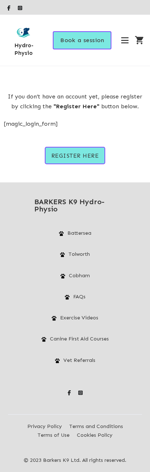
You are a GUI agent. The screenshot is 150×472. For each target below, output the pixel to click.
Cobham (79, 276)
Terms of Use (54, 435)
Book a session (82, 40)
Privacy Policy (44, 426)
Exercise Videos (79, 318)
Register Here (75, 155)
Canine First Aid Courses (79, 339)
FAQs (79, 297)
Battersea (79, 233)
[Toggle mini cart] (139, 40)
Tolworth (79, 254)
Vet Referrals (79, 360)
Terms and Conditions (96, 426)
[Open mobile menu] (125, 40)
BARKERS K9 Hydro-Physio (69, 205)
